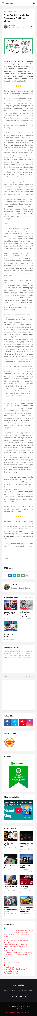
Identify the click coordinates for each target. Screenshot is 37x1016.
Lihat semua (29, 597)
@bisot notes (8, 951)
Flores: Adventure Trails (10, 887)
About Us (15, 1006)
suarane (6, 961)
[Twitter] (14, 575)
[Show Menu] (3, 3)
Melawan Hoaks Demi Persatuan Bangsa (10, 635)
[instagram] (25, 996)
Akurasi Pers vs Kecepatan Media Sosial (10, 614)
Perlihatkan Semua (11, 973)
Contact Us (18, 1009)
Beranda (7, 12)
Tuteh (14, 585)
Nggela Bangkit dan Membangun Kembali (10, 909)
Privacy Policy (26, 1006)
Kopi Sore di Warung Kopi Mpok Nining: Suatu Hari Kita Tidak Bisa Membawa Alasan (18, 955)
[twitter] (16, 996)
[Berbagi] (31, 26)
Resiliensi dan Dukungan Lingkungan (25, 614)
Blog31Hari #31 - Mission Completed (25, 867)
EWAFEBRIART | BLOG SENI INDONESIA (18, 930)
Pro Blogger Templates (14, 1012)
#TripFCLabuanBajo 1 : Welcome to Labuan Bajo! (26, 909)
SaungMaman (9, 967)
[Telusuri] (34, 3)
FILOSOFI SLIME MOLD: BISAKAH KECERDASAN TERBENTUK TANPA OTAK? (16, 934)
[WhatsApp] (18, 575)
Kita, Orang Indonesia (24, 887)
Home (8, 1006)
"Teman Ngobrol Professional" (14, 963)
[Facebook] (10, 575)
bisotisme (27, 1012)
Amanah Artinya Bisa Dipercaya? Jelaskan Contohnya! (15, 970)
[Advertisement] (19, 695)
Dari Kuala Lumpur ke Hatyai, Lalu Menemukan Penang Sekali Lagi (16, 945)
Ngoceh (14, 12)
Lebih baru (6, 676)
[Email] (23, 575)
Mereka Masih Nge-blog (9, 844)
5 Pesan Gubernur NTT (10, 867)
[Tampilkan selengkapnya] (27, 575)
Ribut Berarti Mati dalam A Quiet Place (26, 845)
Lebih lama (30, 676)
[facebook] (11, 996)
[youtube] (21, 996)
